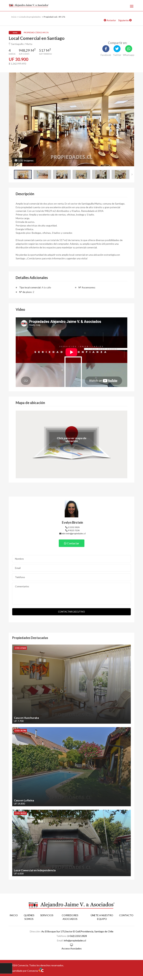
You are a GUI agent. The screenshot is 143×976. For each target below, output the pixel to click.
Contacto (126, 915)
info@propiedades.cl (75, 940)
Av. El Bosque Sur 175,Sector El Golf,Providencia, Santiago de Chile (77, 931)
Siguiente (123, 20)
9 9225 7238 (73, 530)
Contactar (72, 543)
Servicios (46, 915)
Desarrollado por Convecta (23, 970)
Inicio (14, 915)
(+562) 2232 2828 (77, 935)
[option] (71, 119)
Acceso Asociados (72, 948)
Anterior (111, 20)
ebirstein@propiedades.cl (73, 533)
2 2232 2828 (73, 527)
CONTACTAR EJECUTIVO (71, 611)
